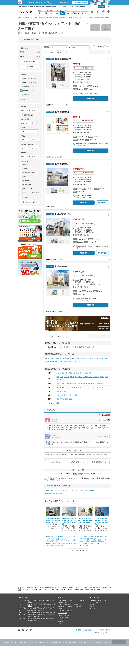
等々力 (59, 387)
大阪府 (30, 612)
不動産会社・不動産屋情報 (53, 493)
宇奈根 (82, 373)
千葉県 (44, 604)
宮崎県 (52, 618)
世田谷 (76, 347)
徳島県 (52, 614)
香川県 (30, 616)
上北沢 (102, 377)
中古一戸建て (78, 606)
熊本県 (43, 618)
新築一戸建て (70, 490)
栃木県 (53, 604)
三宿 (66, 399)
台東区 (72, 358)
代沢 (101, 387)
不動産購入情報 (62, 602)
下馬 (79, 383)
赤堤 (89, 373)
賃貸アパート (74, 600)
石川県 (47, 608)
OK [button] (119, 642)
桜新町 (83, 383)
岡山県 (34, 614)
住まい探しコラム (63, 617)
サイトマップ (93, 608)
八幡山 (76, 395)
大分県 (47, 618)
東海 (20, 610)
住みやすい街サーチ (63, 615)
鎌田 (58, 380)
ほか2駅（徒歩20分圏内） (82, 79)
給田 (65, 377)
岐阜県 (34, 610)
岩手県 (39, 600)
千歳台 (67, 387)
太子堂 (97, 387)
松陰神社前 (69, 347)
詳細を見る (91, 98)
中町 (65, 391)
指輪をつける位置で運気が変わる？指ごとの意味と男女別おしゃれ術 (69, 521)
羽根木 (71, 395)
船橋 (58, 395)
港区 (57, 358)
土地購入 (60, 608)
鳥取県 (39, 614)
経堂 (61, 377)
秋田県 (47, 600)
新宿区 (62, 358)
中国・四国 (22, 614)
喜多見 (72, 377)
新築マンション (50, 490)
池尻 (86, 373)
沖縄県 (35, 620)
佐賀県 (34, 618)
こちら (95, 454)
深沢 (61, 395)
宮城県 (43, 600)
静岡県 (39, 610)
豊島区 (52, 361)
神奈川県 (34, 604)
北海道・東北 (22, 600)
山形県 (52, 600)
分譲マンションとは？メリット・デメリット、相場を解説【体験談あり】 (102, 521)
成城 (71, 383)
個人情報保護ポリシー (90, 630)
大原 (70, 373)
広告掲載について (95, 606)
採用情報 (108, 630)
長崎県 (39, 618)
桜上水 (88, 383)
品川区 (87, 358)
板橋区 (66, 361)
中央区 (53, 358)
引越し (60, 623)
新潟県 (30, 608)
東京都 (30, 604)
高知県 (39, 616)
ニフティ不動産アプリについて (98, 602)
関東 (20, 604)
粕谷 (61, 380)
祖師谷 (59, 383)
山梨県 (34, 608)
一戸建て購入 (62, 606)
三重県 (43, 610)
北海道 (30, 600)
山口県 (47, 614)
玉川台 (85, 387)
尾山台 (59, 373)
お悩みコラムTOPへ (77, 550)
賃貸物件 (91, 490)
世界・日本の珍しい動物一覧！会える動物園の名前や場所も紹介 (53, 520)
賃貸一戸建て (83, 600)
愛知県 (30, 610)
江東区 (82, 358)
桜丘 (92, 383)
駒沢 (58, 377)
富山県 (43, 608)
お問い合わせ (93, 604)
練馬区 (71, 361)
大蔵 (73, 373)
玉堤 (71, 387)
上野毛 (90, 377)
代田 (93, 387)
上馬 (106, 377)
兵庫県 (34, 612)
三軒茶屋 (100, 383)
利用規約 (101, 630)
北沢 (76, 377)
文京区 (67, 358)
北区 (56, 361)
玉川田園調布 (78, 387)
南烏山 (62, 399)
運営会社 (79, 630)
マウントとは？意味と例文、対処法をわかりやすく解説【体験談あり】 (85, 521)
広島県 (30, 614)
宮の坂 (84, 347)
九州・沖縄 (22, 618)
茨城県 (49, 604)
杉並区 (47, 361)
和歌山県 (52, 612)
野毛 (61, 391)
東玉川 (66, 395)
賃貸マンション (65, 600)
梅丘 (77, 373)
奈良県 (47, 612)
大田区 (97, 358)
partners (41, 642)
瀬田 (68, 383)
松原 (92, 347)
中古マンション (60, 490)
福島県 (30, 602)
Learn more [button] (107, 642)
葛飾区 (81, 361)
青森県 (34, 600)
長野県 (39, 608)
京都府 (39, 612)
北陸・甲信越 (22, 608)
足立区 (76, 361)
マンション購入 (62, 604)
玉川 (89, 387)
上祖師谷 (96, 377)
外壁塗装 (60, 621)
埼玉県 (40, 604)
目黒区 (92, 358)
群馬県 (30, 606)
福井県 (52, 608)
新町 (75, 383)
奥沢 (63, 373)
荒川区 (61, 361)
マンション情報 (62, 613)
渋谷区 (102, 358)
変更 (38, 52)
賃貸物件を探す (25, 99)
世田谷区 (47, 358)
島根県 (43, 614)
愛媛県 (34, 616)
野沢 (58, 391)
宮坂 (58, 399)
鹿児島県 (30, 620)
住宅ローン (61, 619)
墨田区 (77, 358)
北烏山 (80, 377)
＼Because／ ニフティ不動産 (98, 600)
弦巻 (63, 387)
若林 (63, 347)
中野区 (107, 358)
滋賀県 (43, 612)
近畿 (20, 612)
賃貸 (59, 600)
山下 (88, 347)
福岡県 (30, 618)
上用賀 (85, 377)
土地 (86, 490)
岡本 (66, 373)
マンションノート (55, 454)
